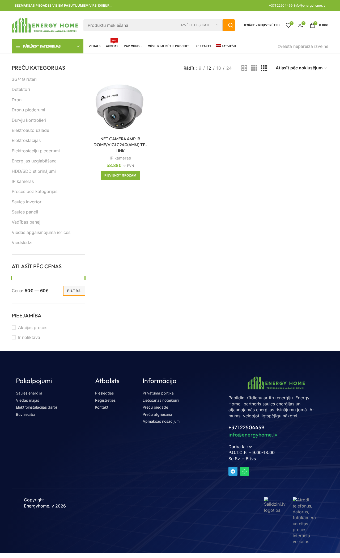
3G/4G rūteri (24, 79)
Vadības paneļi (26, 222)
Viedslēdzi (22, 242)
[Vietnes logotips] (45, 24)
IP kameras (23, 181)
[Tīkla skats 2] (244, 68)
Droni (17, 99)
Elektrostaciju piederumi (36, 150)
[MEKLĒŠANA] (229, 25)
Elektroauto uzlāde (30, 130)
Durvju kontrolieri (29, 120)
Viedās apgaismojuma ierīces (41, 232)
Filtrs (74, 291)
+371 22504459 (281, 5)
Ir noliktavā (29, 337)
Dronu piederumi (28, 109)
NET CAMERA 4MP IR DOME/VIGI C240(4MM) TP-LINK (120, 144)
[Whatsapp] (244, 471)
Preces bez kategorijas (34, 191)
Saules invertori (27, 201)
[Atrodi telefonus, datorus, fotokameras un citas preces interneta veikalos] (304, 520)
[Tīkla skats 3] (254, 68)
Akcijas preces (32, 327)
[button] (120, 175)
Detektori (21, 89)
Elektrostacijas (26, 140)
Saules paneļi (25, 212)
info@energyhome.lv (309, 5)
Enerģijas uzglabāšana (34, 160)
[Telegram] (232, 471)
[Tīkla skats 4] (264, 68)
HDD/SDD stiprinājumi (34, 171)
